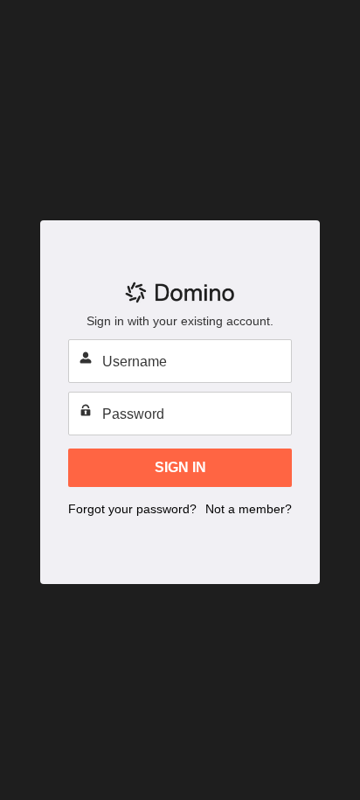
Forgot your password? (132, 509)
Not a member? (248, 509)
